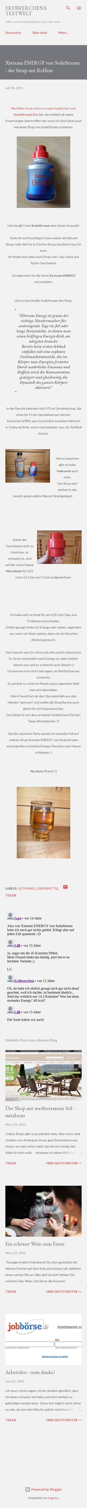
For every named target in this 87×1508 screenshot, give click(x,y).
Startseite (13, 32)
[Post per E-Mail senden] (65, 888)
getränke (26, 888)
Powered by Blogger (46, 1489)
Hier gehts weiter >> (64, 1163)
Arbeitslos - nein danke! (30, 1372)
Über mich (39, 32)
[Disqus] (43, 966)
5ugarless (53, 1498)
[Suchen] (68, 8)
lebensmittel (47, 888)
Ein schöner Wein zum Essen (34, 1243)
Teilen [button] (10, 895)
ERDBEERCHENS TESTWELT (26, 10)
